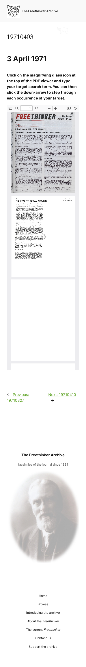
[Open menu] (76, 11)
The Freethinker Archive (40, 11)
